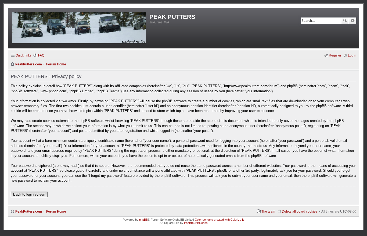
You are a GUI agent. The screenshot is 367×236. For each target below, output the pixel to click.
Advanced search (352, 20)
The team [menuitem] (268, 211)
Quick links (23, 55)
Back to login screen (29, 194)
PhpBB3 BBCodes (196, 222)
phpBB (143, 219)
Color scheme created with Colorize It (219, 219)
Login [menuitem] (352, 55)
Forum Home (56, 211)
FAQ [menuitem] (41, 55)
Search (345, 20)
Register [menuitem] (335, 55)
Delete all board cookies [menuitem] (299, 211)
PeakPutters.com (28, 211)
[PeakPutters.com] (79, 28)
